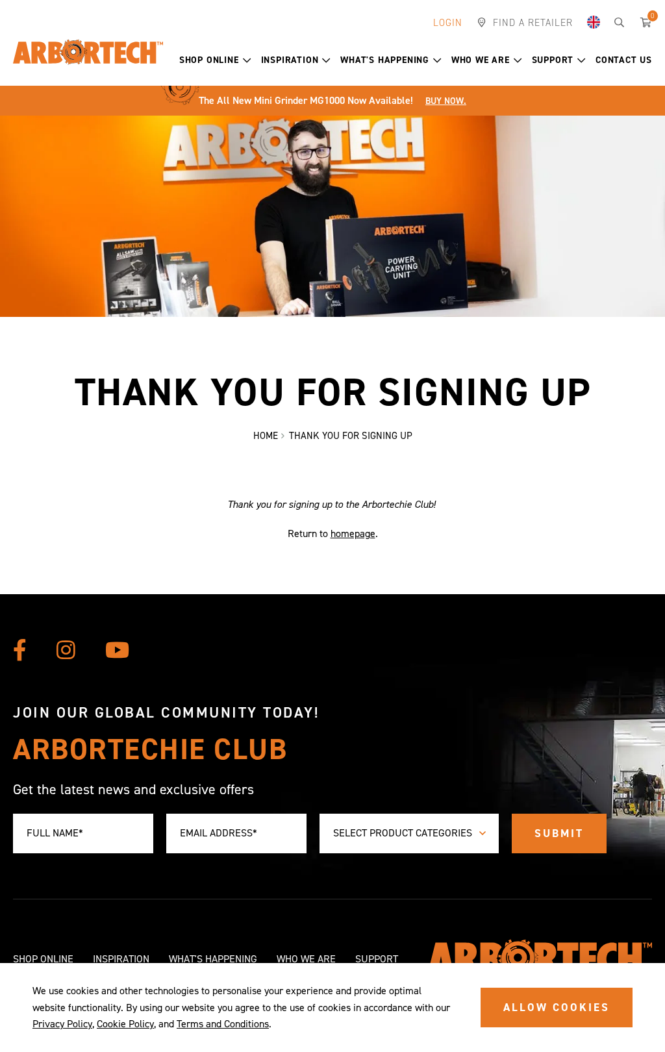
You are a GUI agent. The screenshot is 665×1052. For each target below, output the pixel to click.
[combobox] (409, 833)
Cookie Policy (125, 1024)
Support (553, 60)
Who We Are (480, 60)
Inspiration (290, 60)
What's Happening (384, 60)
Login (447, 22)
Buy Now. (445, 101)
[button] (215, 60)
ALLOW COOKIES (556, 1007)
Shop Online (209, 60)
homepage (353, 533)
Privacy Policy (62, 1024)
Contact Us (624, 60)
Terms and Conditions (223, 1024)
